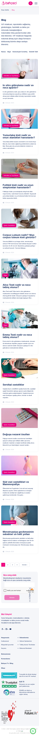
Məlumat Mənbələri (26, 648)
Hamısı (3, 51)
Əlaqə (3, 668)
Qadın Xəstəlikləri (9, 225)
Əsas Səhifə (5, 10)
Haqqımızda (5, 637)
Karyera (3, 648)
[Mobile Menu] (36, 3)
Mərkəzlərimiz (5, 654)
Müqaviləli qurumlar (7, 644)
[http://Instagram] (6, 629)
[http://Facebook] (2, 629)
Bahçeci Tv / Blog (7, 663)
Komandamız (5, 658)
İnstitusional (5, 641)
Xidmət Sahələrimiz (26, 641)
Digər (9, 51)
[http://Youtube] (10, 629)
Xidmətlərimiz (24, 637)
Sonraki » (24, 565)
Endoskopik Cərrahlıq (20, 51)
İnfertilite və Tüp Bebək (11, 75)
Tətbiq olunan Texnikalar (27, 644)
